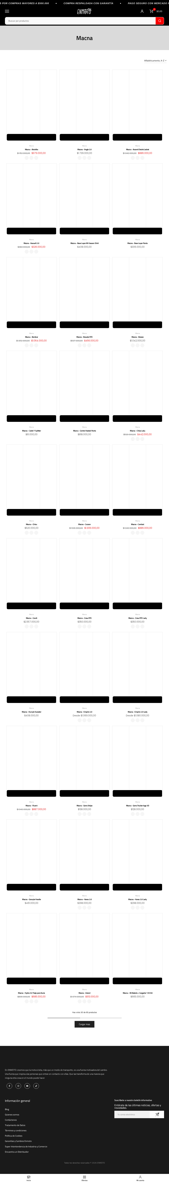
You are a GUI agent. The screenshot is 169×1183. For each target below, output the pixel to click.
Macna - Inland (84, 992)
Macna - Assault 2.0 (31, 243)
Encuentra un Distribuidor (17, 1151)
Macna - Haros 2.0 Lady (137, 899)
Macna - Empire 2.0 (84, 711)
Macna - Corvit (31, 618)
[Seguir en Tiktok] (36, 1086)
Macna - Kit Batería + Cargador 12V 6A (137, 992)
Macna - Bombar (31, 336)
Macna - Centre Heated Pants (84, 430)
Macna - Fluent (31, 805)
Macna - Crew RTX (84, 618)
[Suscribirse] (157, 1114)
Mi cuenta (142, 11)
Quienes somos (12, 1114)
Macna (31, 146)
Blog (7, 1109)
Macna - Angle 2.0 (84, 149)
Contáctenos (11, 1119)
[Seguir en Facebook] (9, 1086)
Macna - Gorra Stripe (84, 805)
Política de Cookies (13, 1135)
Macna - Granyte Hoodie (31, 899)
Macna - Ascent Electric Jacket (137, 149)
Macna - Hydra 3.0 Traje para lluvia (31, 992)
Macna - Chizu (31, 524)
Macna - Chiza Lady (137, 430)
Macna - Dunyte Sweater (31, 711)
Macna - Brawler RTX (84, 336)
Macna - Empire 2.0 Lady (137, 711)
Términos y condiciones (15, 1130)
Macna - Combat (137, 524)
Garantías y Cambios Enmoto (18, 1141)
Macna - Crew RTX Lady (137, 618)
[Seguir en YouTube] (27, 1086)
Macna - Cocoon (84, 524)
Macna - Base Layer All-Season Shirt (84, 243)
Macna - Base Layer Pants (137, 243)
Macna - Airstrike (31, 149)
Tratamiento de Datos (15, 1125)
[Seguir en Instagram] (18, 1086)
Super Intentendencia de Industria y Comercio (26, 1146)
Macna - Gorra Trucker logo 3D (137, 805)
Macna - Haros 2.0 (84, 899)
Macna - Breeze (137, 336)
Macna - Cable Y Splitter (31, 430)
